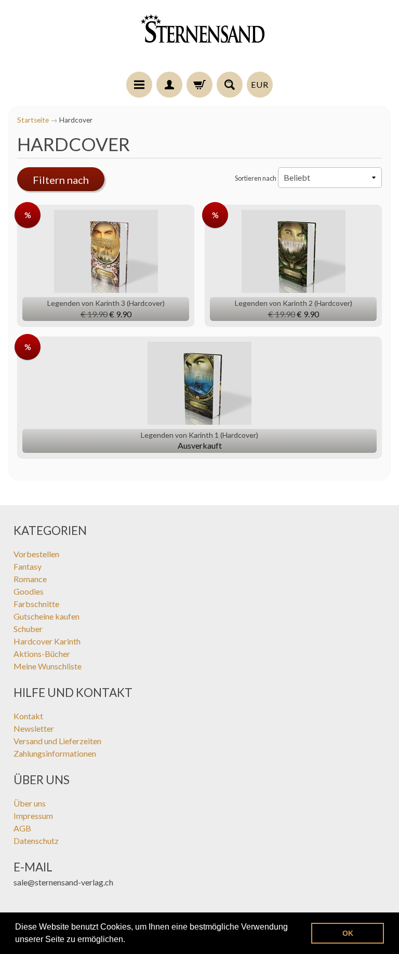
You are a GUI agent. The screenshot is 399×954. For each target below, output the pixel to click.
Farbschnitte (36, 604)
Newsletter (34, 728)
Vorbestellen (36, 554)
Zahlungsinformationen (55, 753)
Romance (30, 579)
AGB (22, 828)
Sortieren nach (255, 178)
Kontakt (28, 716)
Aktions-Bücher (42, 654)
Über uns (30, 803)
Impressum (33, 816)
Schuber (28, 629)
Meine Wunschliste (48, 666)
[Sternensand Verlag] (199, 37)
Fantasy (28, 566)
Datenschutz (36, 840)
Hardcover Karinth (47, 641)
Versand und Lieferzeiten (57, 741)
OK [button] (347, 933)
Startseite (33, 120)
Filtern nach (61, 179)
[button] (128, 940)
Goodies (29, 591)
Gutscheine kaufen (46, 616)
